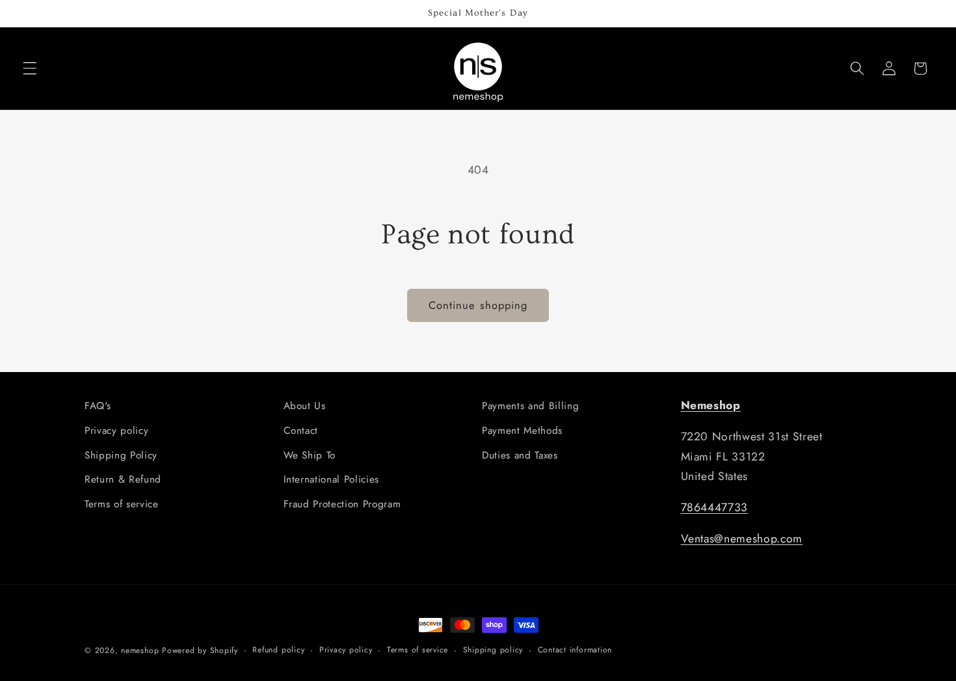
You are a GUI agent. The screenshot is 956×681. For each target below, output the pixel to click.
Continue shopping (478, 305)
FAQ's (98, 406)
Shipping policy (493, 650)
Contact (301, 430)
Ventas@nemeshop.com (742, 538)
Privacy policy (116, 430)
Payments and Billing (530, 406)
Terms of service (122, 504)
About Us (305, 406)
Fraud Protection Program (342, 504)
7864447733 (715, 507)
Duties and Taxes (520, 455)
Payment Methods (522, 430)
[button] (30, 68)
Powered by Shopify (200, 650)
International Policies (332, 479)
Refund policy (278, 650)
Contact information (575, 650)
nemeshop (140, 650)
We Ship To (310, 455)
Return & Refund (123, 479)
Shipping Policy (121, 455)
